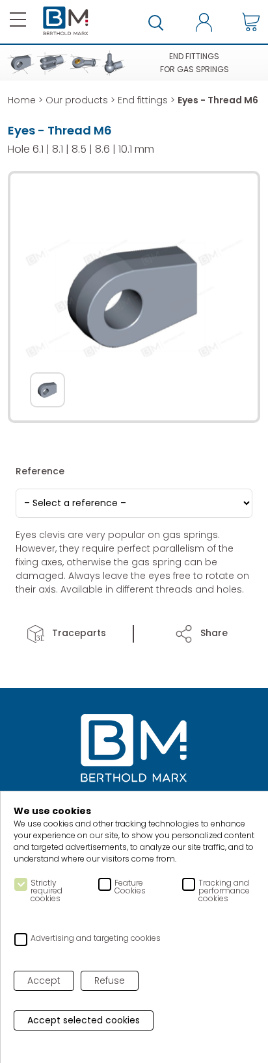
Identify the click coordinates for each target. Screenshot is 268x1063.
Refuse (109, 980)
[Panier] (251, 21)
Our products (77, 100)
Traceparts (77, 632)
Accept (43, 980)
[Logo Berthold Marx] (134, 749)
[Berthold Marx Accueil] (65, 21)
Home (22, 100)
